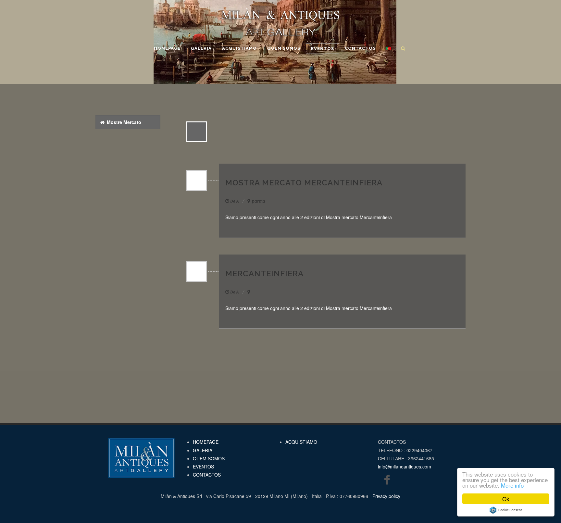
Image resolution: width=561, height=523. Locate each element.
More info (512, 485)
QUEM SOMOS (209, 458)
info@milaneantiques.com (404, 466)
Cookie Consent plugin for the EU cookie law (506, 510)
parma (258, 201)
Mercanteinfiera (264, 273)
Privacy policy (386, 496)
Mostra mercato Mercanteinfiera (303, 182)
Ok (505, 499)
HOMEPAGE (205, 442)
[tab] (127, 122)
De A (234, 201)
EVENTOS (203, 466)
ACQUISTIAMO (301, 442)
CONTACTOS (207, 474)
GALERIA (202, 450)
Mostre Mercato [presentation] (123, 122)
